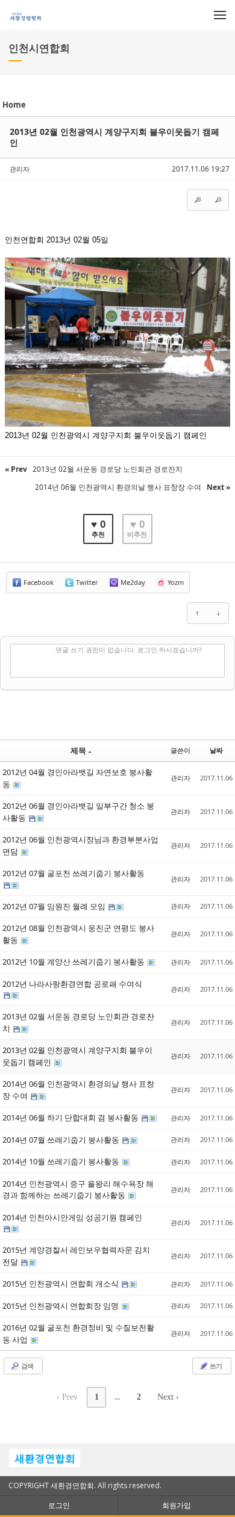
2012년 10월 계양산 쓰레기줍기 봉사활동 (74, 961)
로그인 (59, 1505)
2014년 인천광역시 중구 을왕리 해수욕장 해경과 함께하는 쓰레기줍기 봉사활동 (78, 1189)
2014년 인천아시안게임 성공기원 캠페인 (72, 1217)
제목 (78, 750)
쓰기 (215, 1365)
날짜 (216, 750)
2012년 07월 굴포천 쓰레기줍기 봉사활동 (73, 873)
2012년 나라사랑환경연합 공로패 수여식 (72, 983)
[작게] (218, 200)
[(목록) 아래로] (218, 613)
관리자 (20, 168)
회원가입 (176, 1505)
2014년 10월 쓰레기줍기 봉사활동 (61, 1161)
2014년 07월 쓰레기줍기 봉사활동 (61, 1139)
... (117, 1396)
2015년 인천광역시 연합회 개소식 (61, 1283)
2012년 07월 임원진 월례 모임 (54, 906)
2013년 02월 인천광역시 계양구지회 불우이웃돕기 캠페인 (114, 137)
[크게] (197, 200)
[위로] (197, 613)
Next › (168, 1396)
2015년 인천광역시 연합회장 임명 (61, 1305)
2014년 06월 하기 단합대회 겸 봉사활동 (71, 1117)
